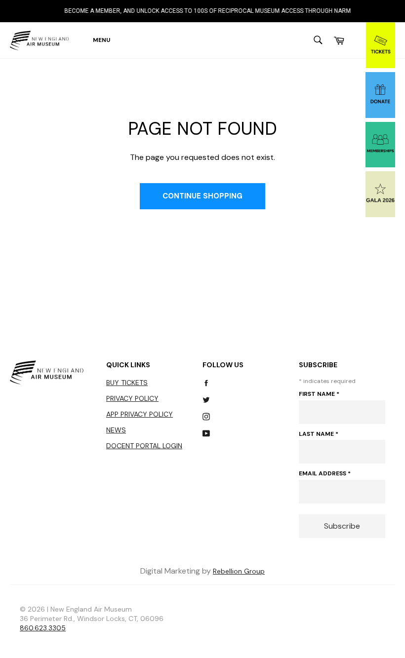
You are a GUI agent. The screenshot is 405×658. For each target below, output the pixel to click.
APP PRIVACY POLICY (139, 414)
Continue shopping (202, 196)
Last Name (318, 434)
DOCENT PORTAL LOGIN (144, 445)
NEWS (116, 430)
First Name (319, 394)
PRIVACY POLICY (132, 398)
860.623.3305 (43, 627)
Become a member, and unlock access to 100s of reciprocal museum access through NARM (202, 10)
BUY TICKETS (127, 382)
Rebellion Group (239, 571)
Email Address (325, 473)
